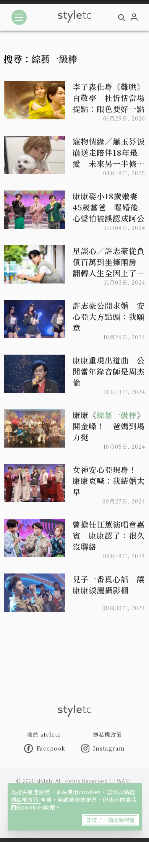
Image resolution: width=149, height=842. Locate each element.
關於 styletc (44, 734)
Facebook (51, 748)
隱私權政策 (25, 799)
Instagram (109, 748)
